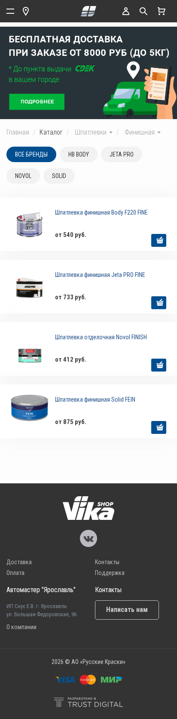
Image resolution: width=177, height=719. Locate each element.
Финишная (140, 132)
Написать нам (127, 609)
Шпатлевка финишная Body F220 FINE (101, 212)
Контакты (107, 562)
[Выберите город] (26, 11)
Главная (17, 132)
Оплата (15, 572)
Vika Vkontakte (88, 538)
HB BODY (78, 154)
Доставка (19, 562)
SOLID (59, 175)
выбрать (158, 240)
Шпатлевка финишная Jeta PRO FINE (100, 274)
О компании (21, 627)
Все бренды (31, 154)
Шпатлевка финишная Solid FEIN (95, 399)
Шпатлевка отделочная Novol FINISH (101, 337)
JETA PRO (122, 154)
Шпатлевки (91, 132)
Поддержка (110, 572)
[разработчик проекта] (88, 703)
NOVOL (23, 175)
